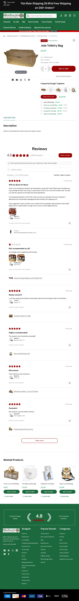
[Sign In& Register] (61, 15)
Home (23, 556)
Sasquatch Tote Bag (47, 484)
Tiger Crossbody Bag (66, 484)
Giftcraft (43, 549)
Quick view (9, 496)
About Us (24, 533)
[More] (11, 21)
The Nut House (45, 533)
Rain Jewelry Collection (47, 537)
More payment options (63, 76)
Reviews (24, 553)
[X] (25, 80)
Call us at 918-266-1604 (9, 544)
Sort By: (56, 175)
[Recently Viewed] (70, 15)
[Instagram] (16, 550)
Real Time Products (46, 546)
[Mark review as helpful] (69, 223)
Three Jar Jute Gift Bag (11, 484)
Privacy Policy (26, 580)
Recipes (24, 559)
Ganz (42, 540)
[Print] (21, 80)
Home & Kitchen (9, 27)
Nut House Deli (26, 546)
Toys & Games (47, 22)
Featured (6, 22)
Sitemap (24, 583)
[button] (39, 31)
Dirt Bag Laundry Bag (29, 484)
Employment (25, 537)
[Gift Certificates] (66, 15)
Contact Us (25, 571)
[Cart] (74, 15)
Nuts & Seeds (33, 22)
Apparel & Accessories (42, 27)
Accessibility (25, 540)
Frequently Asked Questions (30, 543)
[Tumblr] (8, 554)
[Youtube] (4, 554)
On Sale (16, 22)
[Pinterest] (29, 80)
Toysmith (43, 553)
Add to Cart (64, 69)
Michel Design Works (47, 559)
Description (9, 117)
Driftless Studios (45, 556)
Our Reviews (25, 549)
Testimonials (25, 577)
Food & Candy (60, 22)
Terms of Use (25, 574)
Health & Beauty (25, 27)
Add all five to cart (48, 96)
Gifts (23, 22)
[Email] (17, 80)
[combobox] (41, 16)
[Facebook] (13, 80)
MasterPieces (45, 543)
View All (43, 562)
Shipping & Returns (27, 562)
